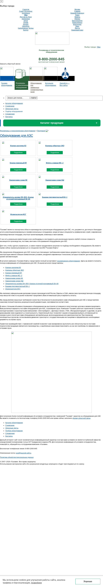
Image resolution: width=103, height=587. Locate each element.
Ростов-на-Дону (26, 17)
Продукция (41, 131)
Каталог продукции (51, 123)
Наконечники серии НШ (14, 281)
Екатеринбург (77, 21)
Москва (77, 9)
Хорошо (88, 581)
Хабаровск (26, 19)
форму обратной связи (81, 418)
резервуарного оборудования (68, 261)
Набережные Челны (26, 28)
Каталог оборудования (14, 103)
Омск (77, 26)
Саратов (26, 9)
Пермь (25, 23)
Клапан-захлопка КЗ (13, 267)
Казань (25, 24)
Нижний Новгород (77, 13)
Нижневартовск (77, 30)
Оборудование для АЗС (16, 135)
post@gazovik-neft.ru (23, 453)
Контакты (9, 117)
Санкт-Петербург (25, 11)
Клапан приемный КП (13, 273)
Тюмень (77, 17)
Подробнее (18, 153)
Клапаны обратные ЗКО (14, 270)
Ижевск (77, 19)
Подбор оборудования (14, 111)
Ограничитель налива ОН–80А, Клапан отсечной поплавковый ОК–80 (31, 284)
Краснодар (77, 24)
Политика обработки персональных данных (17, 457)
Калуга (25, 30)
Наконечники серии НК (14, 278)
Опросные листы (11, 109)
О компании (9, 106)
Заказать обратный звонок (10, 64)
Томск (77, 15)
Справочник (9, 114)
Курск (26, 21)
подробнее (36, 583)
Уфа (25, 15)
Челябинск (26, 13)
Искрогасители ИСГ (13, 289)
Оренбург (25, 26)
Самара (77, 11)
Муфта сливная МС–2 (13, 276)
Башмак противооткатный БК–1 (17, 286)
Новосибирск (77, 23)
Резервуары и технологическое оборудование (17, 131)
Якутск (77, 28)
